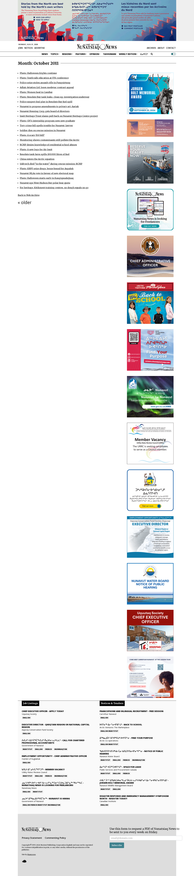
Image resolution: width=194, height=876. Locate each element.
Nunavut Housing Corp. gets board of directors (45, 111)
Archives (151, 48)
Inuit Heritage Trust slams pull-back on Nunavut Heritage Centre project (59, 116)
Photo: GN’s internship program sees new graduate (47, 120)
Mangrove (31, 854)
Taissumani (109, 54)
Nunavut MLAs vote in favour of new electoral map (47, 173)
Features (80, 54)
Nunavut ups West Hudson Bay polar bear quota (45, 183)
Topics (54, 54)
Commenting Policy (55, 837)
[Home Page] (97, 47)
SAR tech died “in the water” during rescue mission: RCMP (51, 163)
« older (25, 202)
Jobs (20, 48)
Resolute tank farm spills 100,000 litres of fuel (44, 154)
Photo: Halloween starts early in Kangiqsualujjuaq (47, 178)
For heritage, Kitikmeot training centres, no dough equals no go (54, 187)
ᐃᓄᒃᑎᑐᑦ (144, 54)
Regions (66, 54)
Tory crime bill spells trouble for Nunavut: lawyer (46, 125)
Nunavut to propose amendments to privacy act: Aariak (49, 106)
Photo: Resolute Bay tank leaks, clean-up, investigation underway (54, 97)
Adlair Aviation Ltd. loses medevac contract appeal (47, 87)
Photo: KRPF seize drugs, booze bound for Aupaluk (47, 168)
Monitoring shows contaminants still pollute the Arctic (49, 140)
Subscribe (117, 845)
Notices (28, 48)
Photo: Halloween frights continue (38, 73)
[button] (24, 861)
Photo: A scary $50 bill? (32, 135)
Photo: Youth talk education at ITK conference (44, 78)
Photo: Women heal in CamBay (36, 92)
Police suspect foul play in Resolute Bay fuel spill (46, 101)
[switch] (173, 54)
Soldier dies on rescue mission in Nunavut (42, 130)
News (45, 54)
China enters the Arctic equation (37, 159)
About (161, 48)
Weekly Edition (127, 54)
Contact (171, 48)
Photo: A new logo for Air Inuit (36, 149)
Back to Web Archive (28, 195)
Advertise (39, 48)
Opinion (94, 54)
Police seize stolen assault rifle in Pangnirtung (45, 82)
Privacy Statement (32, 837)
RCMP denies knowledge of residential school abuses (48, 144)
